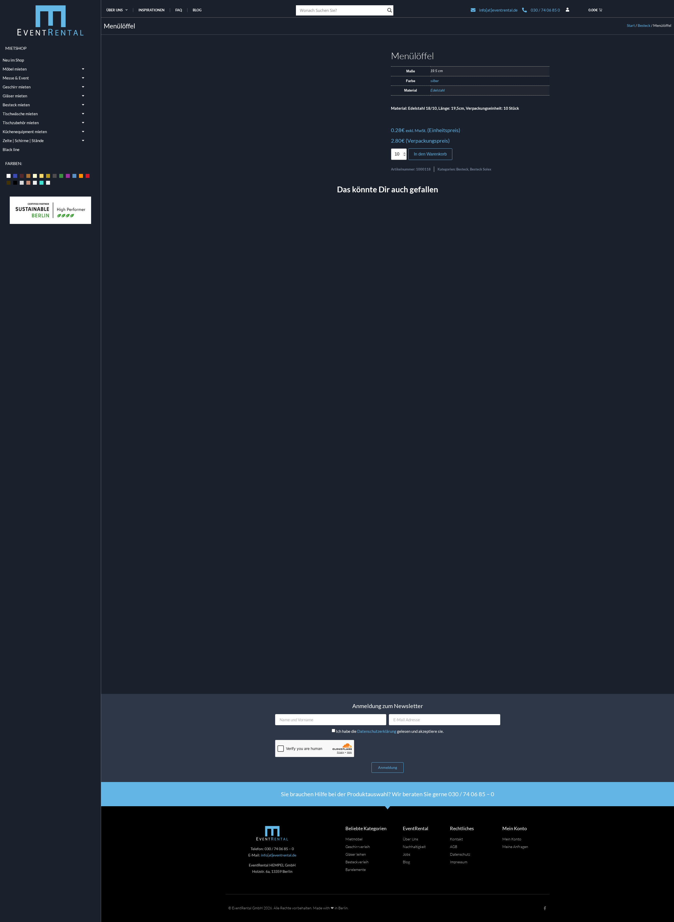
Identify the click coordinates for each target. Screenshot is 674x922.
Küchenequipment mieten (25, 131)
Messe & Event (16, 78)
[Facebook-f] (545, 908)
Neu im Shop (13, 60)
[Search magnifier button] (389, 10)
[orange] (81, 175)
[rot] (87, 175)
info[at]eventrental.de (278, 855)
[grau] (54, 175)
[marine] (74, 175)
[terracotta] (28, 182)
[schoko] (8, 182)
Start (631, 25)
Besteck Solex (480, 169)
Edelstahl (437, 90)
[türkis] (41, 182)
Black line (11, 149)
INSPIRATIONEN (151, 10)
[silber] (21, 182)
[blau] (15, 175)
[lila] (68, 175)
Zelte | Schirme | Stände (23, 140)
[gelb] (41, 175)
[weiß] (48, 182)
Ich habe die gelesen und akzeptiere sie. (390, 731)
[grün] (61, 175)
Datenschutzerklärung (377, 731)
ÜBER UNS (114, 10)
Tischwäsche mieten (20, 113)
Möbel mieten (15, 69)
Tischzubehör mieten (21, 122)
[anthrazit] (8, 175)
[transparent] (35, 182)
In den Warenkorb (430, 154)
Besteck (644, 25)
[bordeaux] (21, 175)
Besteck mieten (16, 104)
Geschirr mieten (17, 86)
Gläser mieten (15, 95)
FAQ (178, 10)
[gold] (48, 175)
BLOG (197, 10)
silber (434, 81)
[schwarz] (15, 182)
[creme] (35, 175)
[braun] (28, 175)
